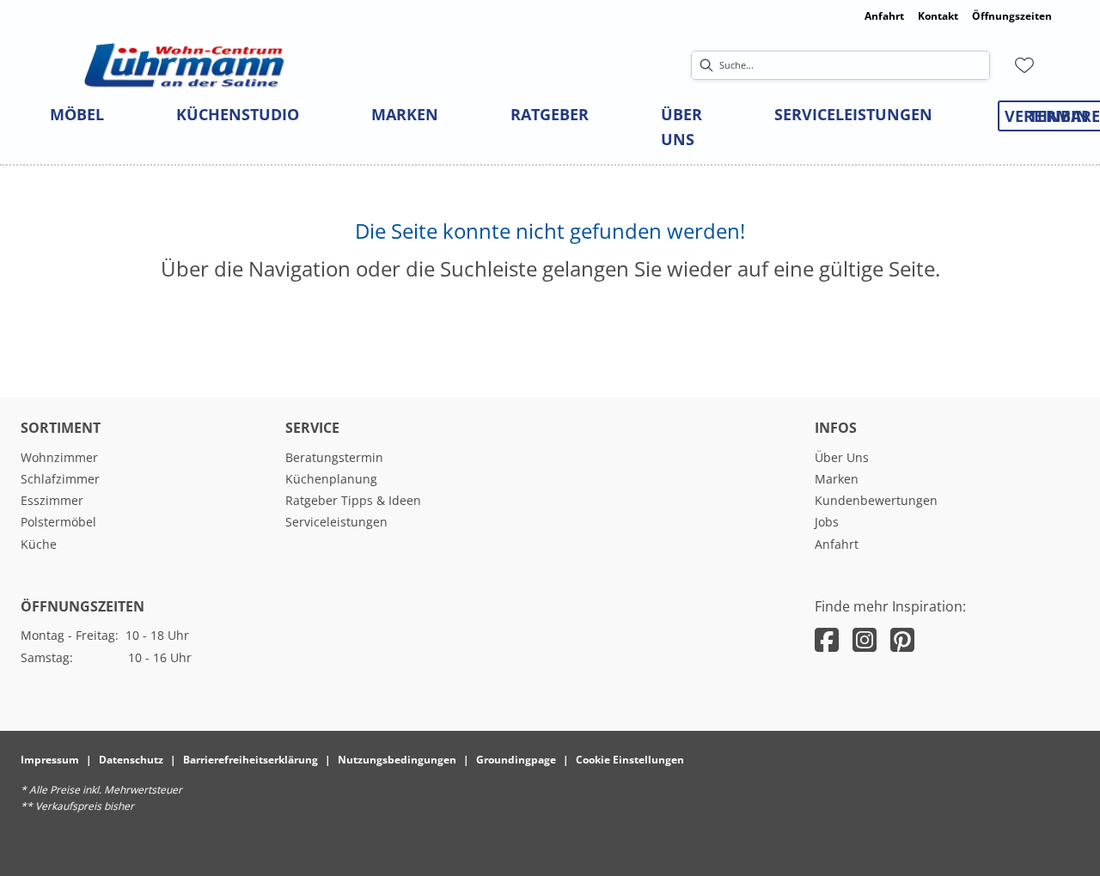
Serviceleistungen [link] (336, 522)
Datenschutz (131, 759)
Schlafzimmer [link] (60, 479)
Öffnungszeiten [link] (1012, 16)
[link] (77, 114)
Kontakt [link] (938, 16)
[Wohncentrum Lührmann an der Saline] (184, 65)
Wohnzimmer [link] (59, 457)
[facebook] (827, 639)
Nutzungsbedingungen (397, 759)
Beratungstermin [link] (334, 457)
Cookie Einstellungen (630, 759)
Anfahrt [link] (884, 16)
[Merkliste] (1024, 65)
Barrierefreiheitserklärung (250, 759)
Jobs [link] (827, 522)
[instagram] (864, 639)
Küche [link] (39, 544)
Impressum (50, 759)
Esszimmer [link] (52, 500)
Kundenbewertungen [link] (876, 500)
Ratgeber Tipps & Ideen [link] (353, 500)
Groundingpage (516, 759)
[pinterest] (902, 639)
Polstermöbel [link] (58, 522)
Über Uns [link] (842, 457)
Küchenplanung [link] (331, 479)
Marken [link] (837, 479)
